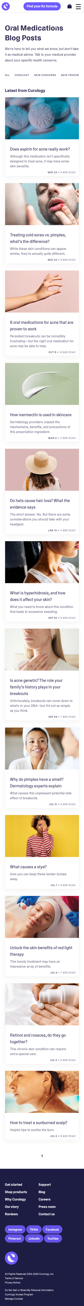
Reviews (11, 1214)
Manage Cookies (14, 1298)
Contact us (47, 1214)
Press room (47, 1207)
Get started (13, 1184)
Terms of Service (14, 1278)
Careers (45, 1199)
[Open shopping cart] (69, 6)
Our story (12, 1207)
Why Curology (15, 1199)
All (7, 75)
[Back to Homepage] (6, 6)
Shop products (16, 1192)
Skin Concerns (45, 75)
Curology (21, 75)
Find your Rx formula (42, 6)
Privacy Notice (12, 1282)
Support (45, 1184)
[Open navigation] (78, 6)
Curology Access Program (19, 1294)
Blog (42, 1192)
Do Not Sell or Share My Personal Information (29, 1290)
